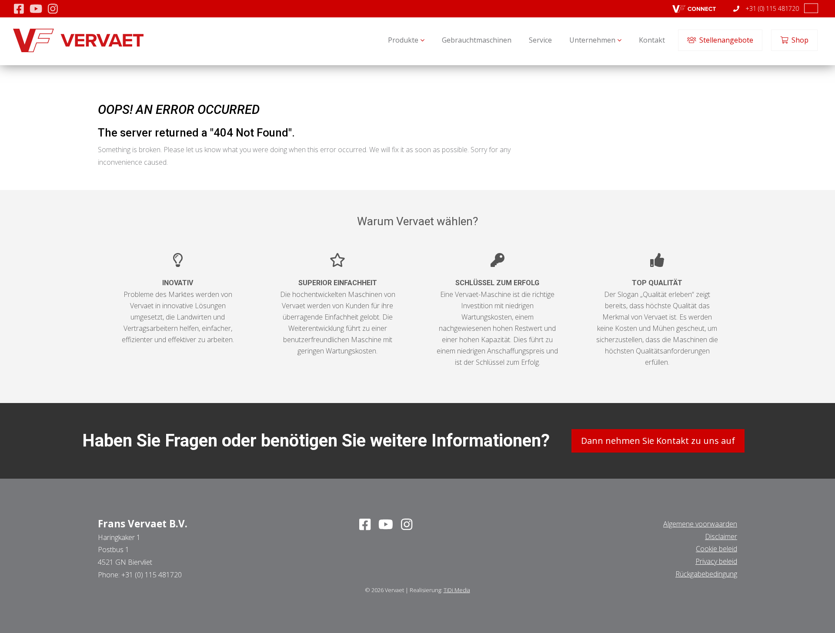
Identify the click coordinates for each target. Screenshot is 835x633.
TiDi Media (457, 590)
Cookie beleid (716, 548)
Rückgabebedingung (706, 574)
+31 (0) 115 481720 (771, 8)
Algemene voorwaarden (700, 524)
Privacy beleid (716, 561)
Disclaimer (721, 536)
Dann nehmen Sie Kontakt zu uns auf (658, 440)
